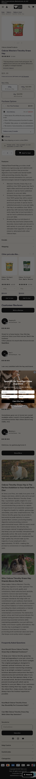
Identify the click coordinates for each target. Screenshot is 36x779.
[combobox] (26, 396)
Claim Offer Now (18, 401)
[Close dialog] (34, 372)
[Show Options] (33, 396)
